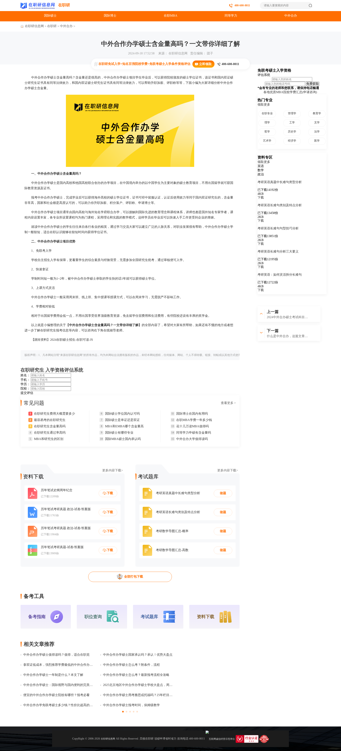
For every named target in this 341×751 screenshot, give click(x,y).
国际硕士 (50, 15)
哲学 (267, 131)
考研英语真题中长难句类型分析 (280, 182)
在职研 (64, 5)
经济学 (292, 140)
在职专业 (267, 113)
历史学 (292, 131)
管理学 (292, 113)
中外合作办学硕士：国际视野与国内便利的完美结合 (58, 685)
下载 (261, 197)
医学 (317, 140)
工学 (292, 122)
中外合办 (290, 15)
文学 (317, 122)
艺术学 (267, 140)
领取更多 (264, 104)
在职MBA (170, 15)
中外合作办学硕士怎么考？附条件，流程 (131, 664)
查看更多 (228, 403)
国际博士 (110, 15)
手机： (25, 379)
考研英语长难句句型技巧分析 (278, 228)
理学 (267, 122)
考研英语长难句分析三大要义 (278, 251)
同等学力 (231, 15)
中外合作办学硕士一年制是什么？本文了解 (53, 674)
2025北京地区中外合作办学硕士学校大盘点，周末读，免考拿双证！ (138, 685)
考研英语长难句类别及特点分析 (280, 205)
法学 (317, 131)
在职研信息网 (34, 26)
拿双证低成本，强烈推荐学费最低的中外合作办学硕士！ (58, 664)
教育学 (317, 113)
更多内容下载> (112, 470)
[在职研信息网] (38, 5)
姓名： (25, 375)
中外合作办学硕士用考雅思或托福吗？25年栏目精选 (138, 695)
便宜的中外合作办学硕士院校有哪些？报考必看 (56, 695)
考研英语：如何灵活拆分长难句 (280, 274)
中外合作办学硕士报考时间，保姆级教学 (131, 705)
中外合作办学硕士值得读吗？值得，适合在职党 (56, 654)
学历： (25, 384)
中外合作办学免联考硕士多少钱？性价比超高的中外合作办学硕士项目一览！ (58, 705)
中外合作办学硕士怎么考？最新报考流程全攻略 (136, 674)
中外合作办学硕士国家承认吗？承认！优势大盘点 (137, 654)
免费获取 (312, 83)
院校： (25, 388)
